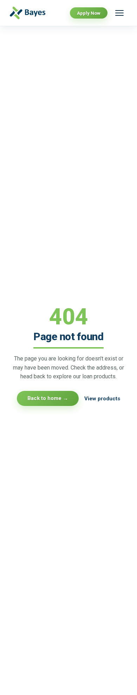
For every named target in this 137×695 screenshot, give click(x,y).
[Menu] (119, 13)
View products (102, 398)
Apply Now (88, 13)
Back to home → (47, 398)
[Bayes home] (30, 13)
